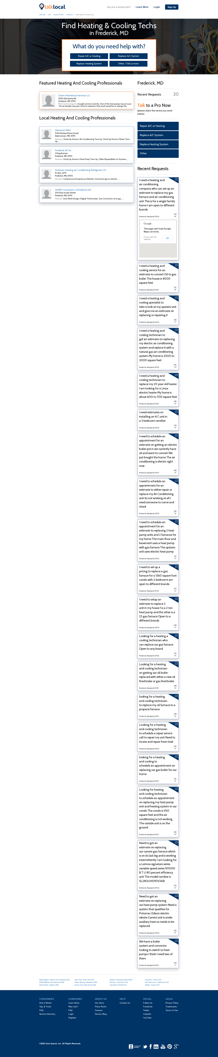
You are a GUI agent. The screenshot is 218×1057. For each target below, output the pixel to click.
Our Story (99, 1003)
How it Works (45, 1003)
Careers (98, 1010)
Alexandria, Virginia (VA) (49, 985)
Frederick (69, 15)
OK (167, 238)
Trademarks (171, 1006)
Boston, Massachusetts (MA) (121, 980)
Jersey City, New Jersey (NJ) (85, 985)
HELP (123, 999)
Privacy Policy (172, 1003)
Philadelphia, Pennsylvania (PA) (51, 982)
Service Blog (101, 1014)
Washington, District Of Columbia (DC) (54, 980)
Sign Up (172, 7)
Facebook (147, 1006)
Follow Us (147, 1003)
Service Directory (47, 1014)
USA (49, 15)
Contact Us (125, 1003)
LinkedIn (147, 1014)
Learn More (142, 7)
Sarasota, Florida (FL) (118, 985)
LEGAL (169, 999)
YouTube (147, 1018)
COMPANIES (75, 999)
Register (72, 1018)
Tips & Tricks (45, 1006)
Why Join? (73, 1006)
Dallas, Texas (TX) (152, 985)
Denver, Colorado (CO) (119, 982)
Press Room (100, 1006)
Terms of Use (172, 1010)
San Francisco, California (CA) (157, 982)
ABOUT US (101, 999)
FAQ (41, 1010)
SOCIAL (147, 999)
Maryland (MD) (58, 15)
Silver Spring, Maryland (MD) (86, 982)
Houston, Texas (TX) (153, 980)
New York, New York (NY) (84, 980)
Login (156, 7)
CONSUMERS (46, 999)
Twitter (146, 1010)
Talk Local (42, 15)
